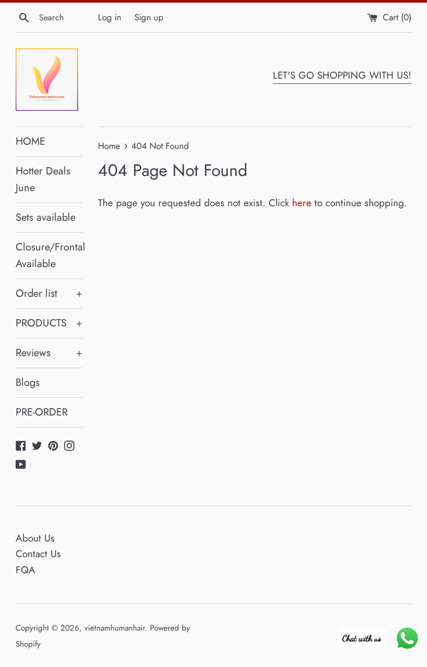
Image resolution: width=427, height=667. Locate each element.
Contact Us (38, 554)
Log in (109, 17)
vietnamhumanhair (114, 628)
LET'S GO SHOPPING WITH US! (342, 75)
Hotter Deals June (43, 179)
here (301, 203)
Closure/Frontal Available (49, 255)
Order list (49, 293)
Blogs (28, 382)
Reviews (49, 352)
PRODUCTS (49, 323)
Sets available (46, 217)
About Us (35, 538)
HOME (30, 141)
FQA (25, 570)
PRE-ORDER (42, 412)
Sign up (149, 17)
